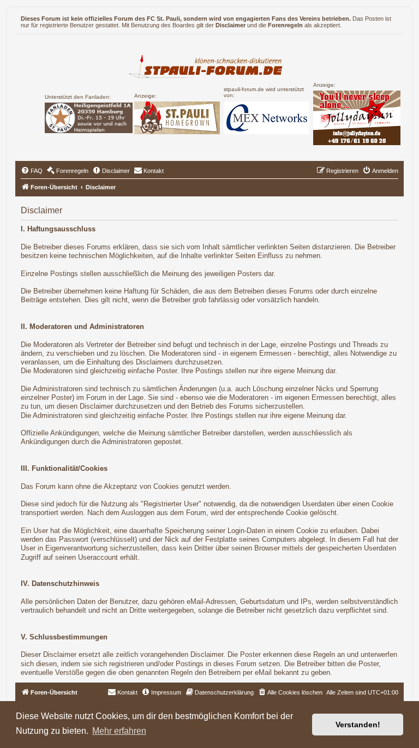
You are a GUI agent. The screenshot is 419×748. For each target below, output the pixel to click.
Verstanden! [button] (358, 724)
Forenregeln (285, 25)
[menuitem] (32, 170)
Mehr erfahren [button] (119, 730)
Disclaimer (231, 25)
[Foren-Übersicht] (210, 65)
